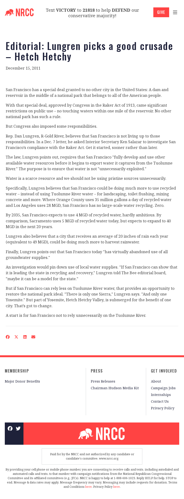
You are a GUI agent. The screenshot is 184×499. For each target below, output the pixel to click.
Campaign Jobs (163, 388)
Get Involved (164, 371)
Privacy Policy (162, 408)
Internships (161, 394)
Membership (17, 371)
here (88, 487)
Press (97, 371)
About (156, 381)
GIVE (161, 12)
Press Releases (103, 381)
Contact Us (160, 401)
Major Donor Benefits (22, 381)
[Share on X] (16, 336)
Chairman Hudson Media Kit (115, 388)
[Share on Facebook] (8, 336)
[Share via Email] (33, 336)
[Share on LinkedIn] (24, 336)
